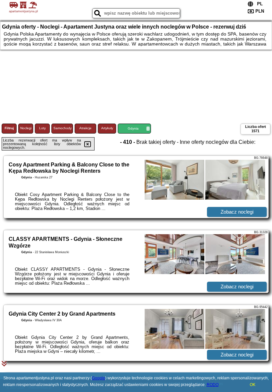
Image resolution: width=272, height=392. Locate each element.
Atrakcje (85, 128)
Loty (42, 128)
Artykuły (107, 128)
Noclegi (26, 128)
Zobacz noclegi (237, 212)
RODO (213, 384)
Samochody (62, 128)
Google (98, 378)
